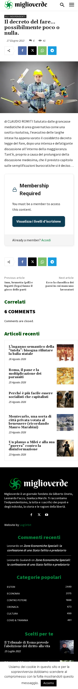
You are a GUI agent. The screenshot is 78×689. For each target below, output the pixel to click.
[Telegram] (52, 50)
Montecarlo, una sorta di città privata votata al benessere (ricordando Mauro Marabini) (30, 422)
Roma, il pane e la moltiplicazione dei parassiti (25, 373)
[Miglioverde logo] (39, 484)
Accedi (46, 240)
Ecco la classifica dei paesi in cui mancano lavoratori (60, 286)
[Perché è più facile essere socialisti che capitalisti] (65, 399)
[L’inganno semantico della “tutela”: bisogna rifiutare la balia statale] (65, 352)
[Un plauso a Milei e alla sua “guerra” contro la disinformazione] (65, 448)
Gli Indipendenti (15, 16)
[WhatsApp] (42, 50)
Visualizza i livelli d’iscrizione (38, 221)
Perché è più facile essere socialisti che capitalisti (31, 395)
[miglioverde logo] (26, 5)
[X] (32, 50)
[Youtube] (46, 515)
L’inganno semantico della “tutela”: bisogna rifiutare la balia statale (31, 350)
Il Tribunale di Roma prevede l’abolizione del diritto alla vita (27, 644)
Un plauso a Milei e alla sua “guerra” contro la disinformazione (32, 445)
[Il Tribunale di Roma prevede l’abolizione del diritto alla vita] (67, 647)
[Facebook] (22, 50)
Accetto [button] (48, 683)
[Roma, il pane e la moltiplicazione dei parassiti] (65, 376)
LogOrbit (25, 525)
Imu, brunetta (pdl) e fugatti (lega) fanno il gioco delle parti (18, 286)
